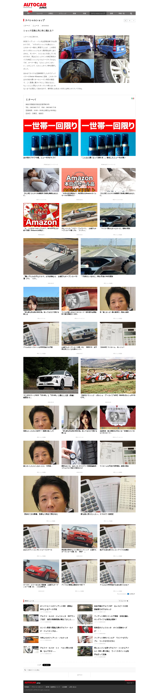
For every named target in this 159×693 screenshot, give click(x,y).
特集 (84, 13)
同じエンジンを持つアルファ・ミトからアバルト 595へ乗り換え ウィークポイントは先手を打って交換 (111, 651)
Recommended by (122, 594)
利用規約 (26, 687)
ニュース (40, 13)
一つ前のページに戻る (32, 670)
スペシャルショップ (98, 13)
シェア (39, 665)
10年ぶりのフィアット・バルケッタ (54, 637)
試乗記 (51, 13)
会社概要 (64, 687)
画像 (74, 13)
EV (28, 13)
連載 (111, 13)
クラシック (62, 13)
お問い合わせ (72, 687)
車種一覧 (122, 13)
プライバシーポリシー (37, 687)
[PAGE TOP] (130, 682)
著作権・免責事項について (53, 687)
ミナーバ (26, 25)
